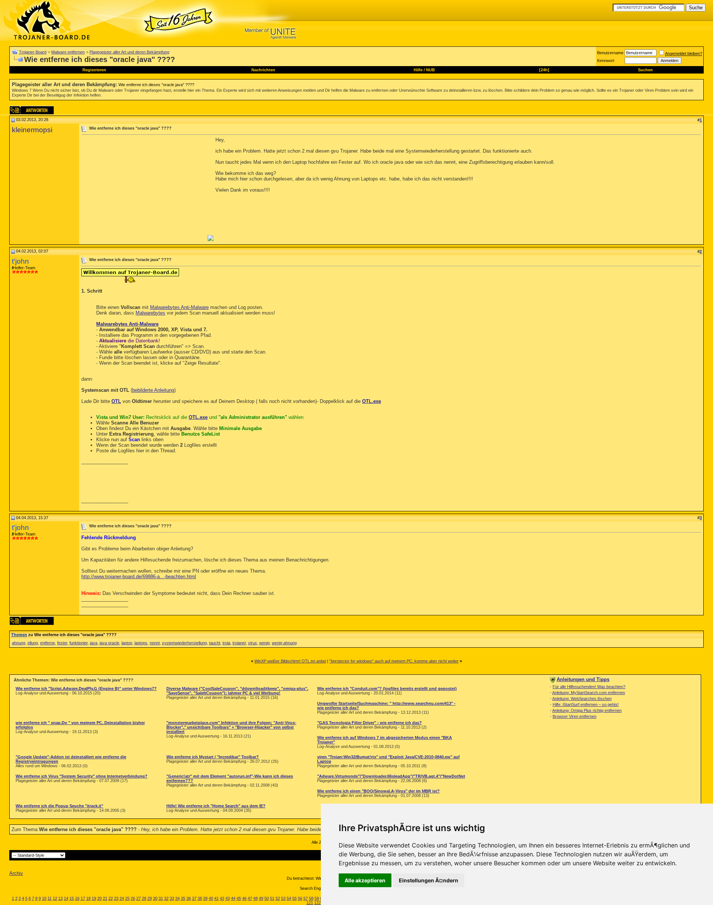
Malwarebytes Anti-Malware (179, 307)
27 (138, 898)
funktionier (78, 643)
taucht (214, 643)
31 (161, 898)
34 (177, 898)
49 (261, 898)
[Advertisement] (143, 189)
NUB (430, 70)
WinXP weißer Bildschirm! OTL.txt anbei (290, 661)
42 (222, 898)
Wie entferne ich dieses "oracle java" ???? (156, 84)
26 (133, 898)
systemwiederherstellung (184, 643)
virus (252, 643)
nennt (155, 643)
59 (317, 898)
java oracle (109, 643)
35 (183, 898)
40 (211, 898)
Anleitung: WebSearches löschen (582, 698)
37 (194, 898)
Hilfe (418, 70)
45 (239, 898)
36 (188, 898)
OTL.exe (371, 401)
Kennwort (605, 60)
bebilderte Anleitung (153, 390)
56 (300, 898)
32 (166, 898)
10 (44, 898)
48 (255, 898)
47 (250, 898)
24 (122, 898)
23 (116, 898)
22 (110, 898)
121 (309, 903)
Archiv (16, 873)
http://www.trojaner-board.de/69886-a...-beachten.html (138, 576)
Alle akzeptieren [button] (365, 880)
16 (77, 898)
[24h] (544, 70)
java (93, 643)
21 (105, 898)
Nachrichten (263, 70)
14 (66, 898)
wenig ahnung (284, 643)
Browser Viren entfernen (574, 716)
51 (272, 898)
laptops (140, 643)
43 (227, 898)
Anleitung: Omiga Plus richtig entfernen (587, 710)
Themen (19, 634)
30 (155, 898)
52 (278, 898)
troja (226, 643)
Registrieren (94, 70)
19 (94, 898)
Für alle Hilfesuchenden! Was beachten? (589, 686)
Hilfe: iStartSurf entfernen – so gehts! (586, 704)
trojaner (239, 643)
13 (60, 898)
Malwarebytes (150, 313)
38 (200, 898)
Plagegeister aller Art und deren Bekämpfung (129, 52)
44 (233, 898)
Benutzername (610, 53)
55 (294, 898)
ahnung (18, 643)
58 (311, 898)
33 (172, 898)
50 (266, 898)
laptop (126, 643)
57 (305, 898)
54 (289, 898)
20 (99, 898)
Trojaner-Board (32, 52)
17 (83, 898)
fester (62, 643)
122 (317, 903)
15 (71, 898)
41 (216, 898)
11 (50, 898)
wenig (264, 643)
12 (55, 898)
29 (149, 898)
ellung (32, 643)
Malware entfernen (68, 52)
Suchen (645, 70)
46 (244, 898)
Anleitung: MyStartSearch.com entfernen (588, 692)
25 (127, 898)
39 (205, 898)
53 (283, 898)
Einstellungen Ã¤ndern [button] (428, 880)
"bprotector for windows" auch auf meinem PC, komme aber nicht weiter (394, 661)
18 (88, 898)
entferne (47, 643)
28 (144, 898)
